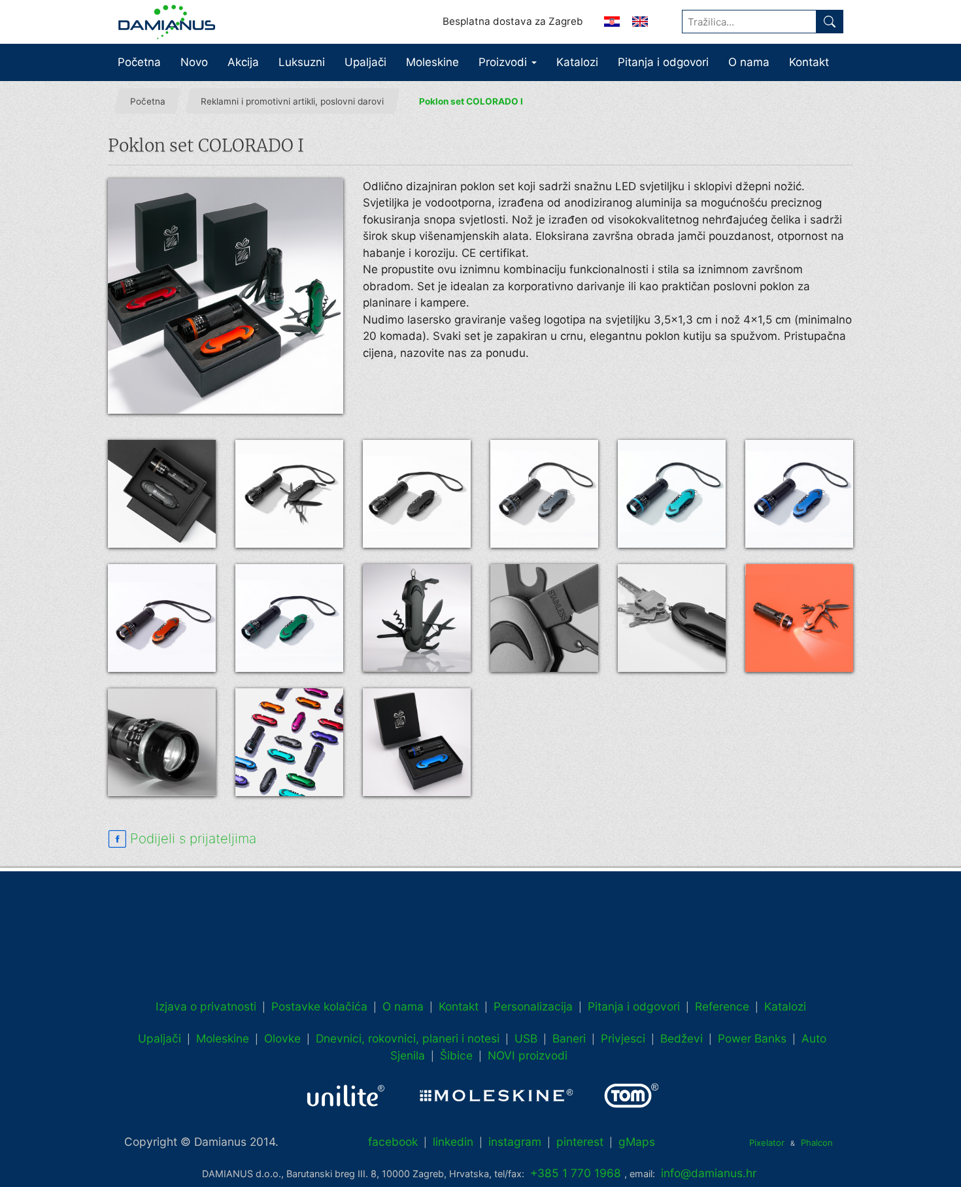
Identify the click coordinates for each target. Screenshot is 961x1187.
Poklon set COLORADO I (471, 101)
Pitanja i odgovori (663, 62)
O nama (748, 62)
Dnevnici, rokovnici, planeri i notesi (407, 1038)
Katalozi (577, 62)
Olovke (282, 1038)
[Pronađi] (829, 21)
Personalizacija (533, 1006)
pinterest (579, 1141)
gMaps (636, 1141)
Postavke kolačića (319, 1006)
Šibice (456, 1055)
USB (525, 1038)
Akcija (243, 62)
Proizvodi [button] (504, 62)
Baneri (569, 1038)
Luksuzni (301, 62)
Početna (139, 62)
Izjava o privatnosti (206, 1006)
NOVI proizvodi (527, 1055)
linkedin (453, 1141)
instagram (514, 1141)
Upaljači (365, 62)
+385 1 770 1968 (575, 1173)
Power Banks (752, 1038)
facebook (393, 1141)
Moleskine (432, 62)
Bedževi (681, 1038)
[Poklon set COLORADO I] (225, 296)
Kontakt (809, 62)
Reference (722, 1006)
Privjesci (623, 1038)
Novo (194, 62)
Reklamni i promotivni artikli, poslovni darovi (292, 101)
